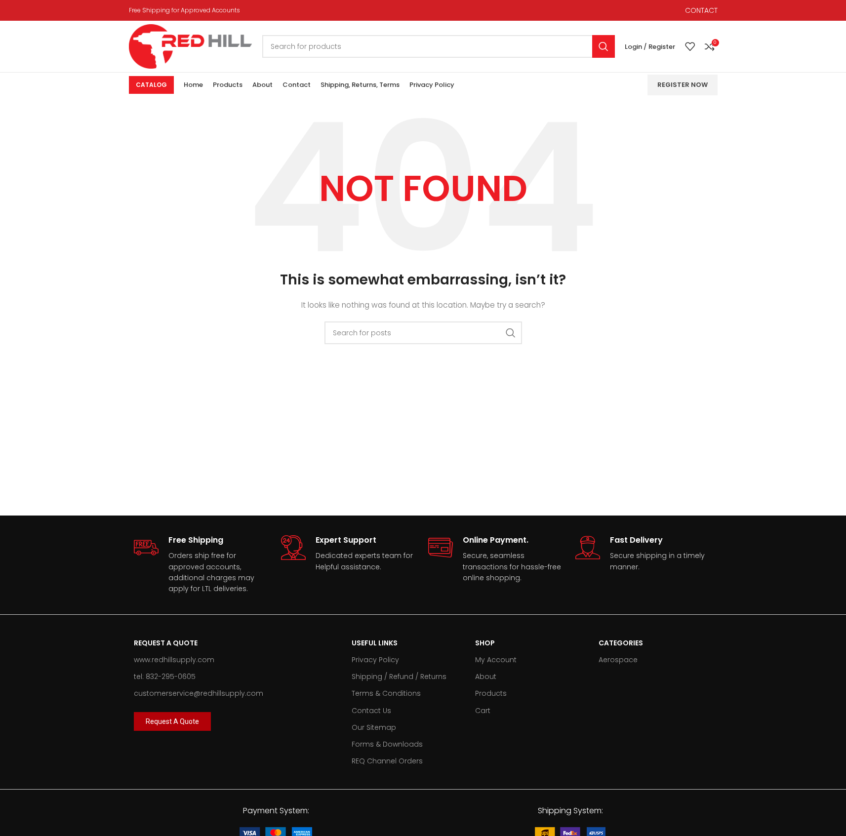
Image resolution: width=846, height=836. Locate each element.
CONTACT (701, 10)
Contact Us (371, 711)
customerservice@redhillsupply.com (198, 693)
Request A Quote (166, 643)
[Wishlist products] (690, 46)
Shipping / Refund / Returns (399, 676)
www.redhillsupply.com (174, 660)
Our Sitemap (374, 727)
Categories (621, 643)
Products (491, 693)
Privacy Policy (375, 660)
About (485, 676)
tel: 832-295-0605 (165, 676)
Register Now (682, 84)
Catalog (151, 84)
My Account (496, 660)
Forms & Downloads (387, 744)
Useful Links (375, 643)
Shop (485, 643)
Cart (482, 711)
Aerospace (618, 660)
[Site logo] (190, 46)
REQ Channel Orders (387, 761)
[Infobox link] (202, 565)
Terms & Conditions (386, 693)
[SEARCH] (603, 46)
